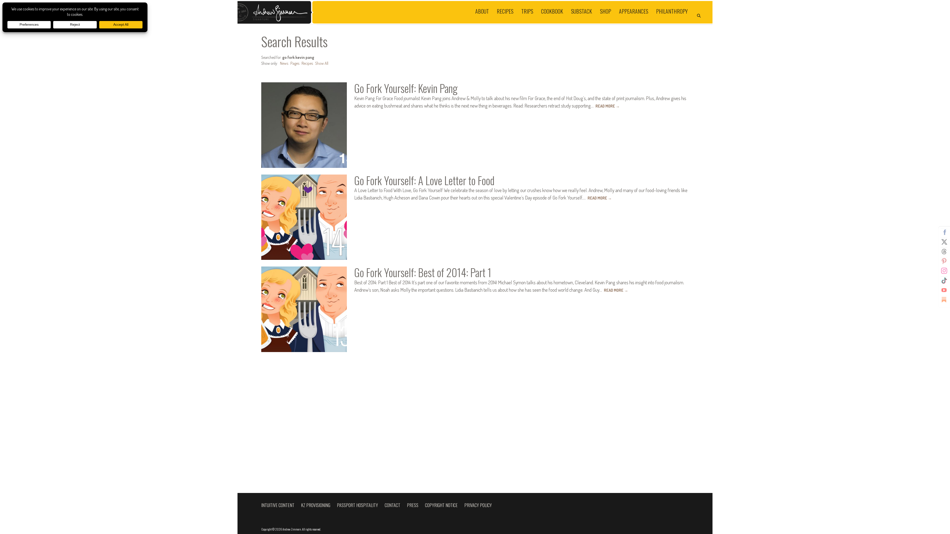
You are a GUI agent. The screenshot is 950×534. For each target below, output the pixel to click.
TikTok (944, 281)
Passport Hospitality (357, 505)
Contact (392, 505)
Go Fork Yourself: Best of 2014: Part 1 (422, 272)
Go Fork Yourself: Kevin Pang (406, 88)
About (482, 11)
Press (412, 505)
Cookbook (552, 11)
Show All (321, 63)
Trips (527, 11)
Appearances (633, 11)
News (284, 63)
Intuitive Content (277, 505)
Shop (605, 11)
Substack (581, 11)
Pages (294, 63)
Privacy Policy (478, 505)
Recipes (505, 11)
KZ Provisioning (315, 505)
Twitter (944, 242)
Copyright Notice (441, 505)
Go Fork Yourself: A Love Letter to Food (424, 180)
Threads (944, 252)
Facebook (944, 232)
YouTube (944, 290)
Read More (607, 106)
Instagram (944, 271)
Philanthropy (672, 11)
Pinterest (944, 261)
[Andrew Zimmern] (356, 12)
